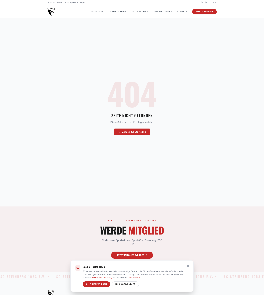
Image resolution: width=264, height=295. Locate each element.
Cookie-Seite (134, 277)
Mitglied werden (204, 12)
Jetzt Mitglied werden (131, 255)
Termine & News (117, 11)
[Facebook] (206, 2)
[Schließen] (188, 266)
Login (214, 2)
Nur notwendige (125, 284)
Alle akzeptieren (96, 284)
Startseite (97, 11)
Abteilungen (138, 11)
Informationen (161, 11)
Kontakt (182, 11)
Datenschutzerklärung (102, 277)
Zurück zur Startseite (134, 131)
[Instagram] (202, 2)
